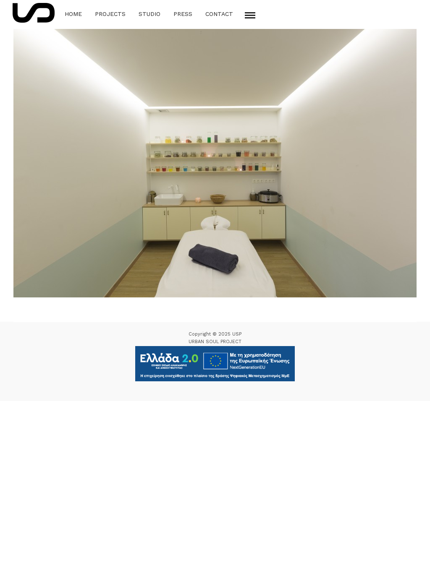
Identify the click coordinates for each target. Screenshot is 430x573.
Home (73, 13)
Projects (110, 13)
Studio (149, 13)
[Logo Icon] (34, 13)
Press (182, 13)
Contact (219, 13)
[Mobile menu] (250, 15)
